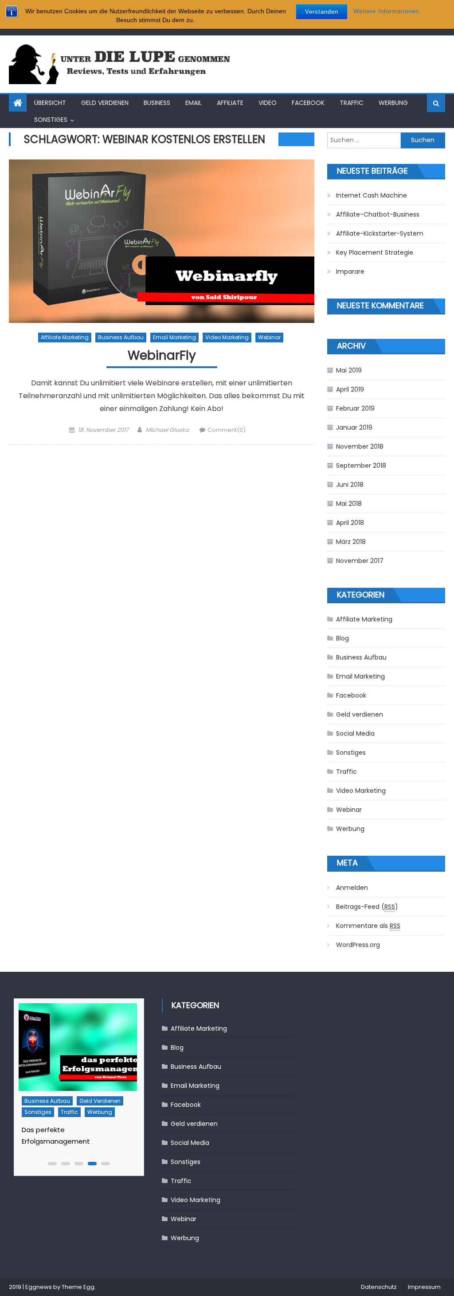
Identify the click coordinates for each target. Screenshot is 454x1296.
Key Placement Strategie (374, 252)
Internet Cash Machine (371, 195)
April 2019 (350, 389)
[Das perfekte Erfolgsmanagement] (77, 1047)
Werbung (393, 102)
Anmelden (352, 887)
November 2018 (360, 446)
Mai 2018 (349, 503)
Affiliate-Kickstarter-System (379, 233)
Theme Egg (78, 1287)
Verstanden (321, 11)
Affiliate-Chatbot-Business (377, 214)
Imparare (350, 271)
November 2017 (360, 560)
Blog (342, 638)
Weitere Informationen (386, 11)
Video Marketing (227, 337)
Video (267, 102)
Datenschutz (379, 1287)
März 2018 (351, 541)
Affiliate (230, 102)
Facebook (308, 102)
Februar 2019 (355, 408)
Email (193, 102)
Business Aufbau (121, 337)
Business (157, 102)
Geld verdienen (105, 102)
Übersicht (50, 102)
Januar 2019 (354, 427)
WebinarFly (162, 356)
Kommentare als (368, 925)
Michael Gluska (167, 430)
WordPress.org (358, 944)
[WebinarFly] (161, 241)
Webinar (269, 337)
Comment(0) (226, 430)
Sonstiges (50, 119)
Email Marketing (174, 337)
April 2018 (350, 522)
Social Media (355, 733)
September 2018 (361, 465)
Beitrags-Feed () (367, 906)
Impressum (424, 1287)
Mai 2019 (349, 370)
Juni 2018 (350, 484)
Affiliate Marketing (65, 337)
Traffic (352, 102)
